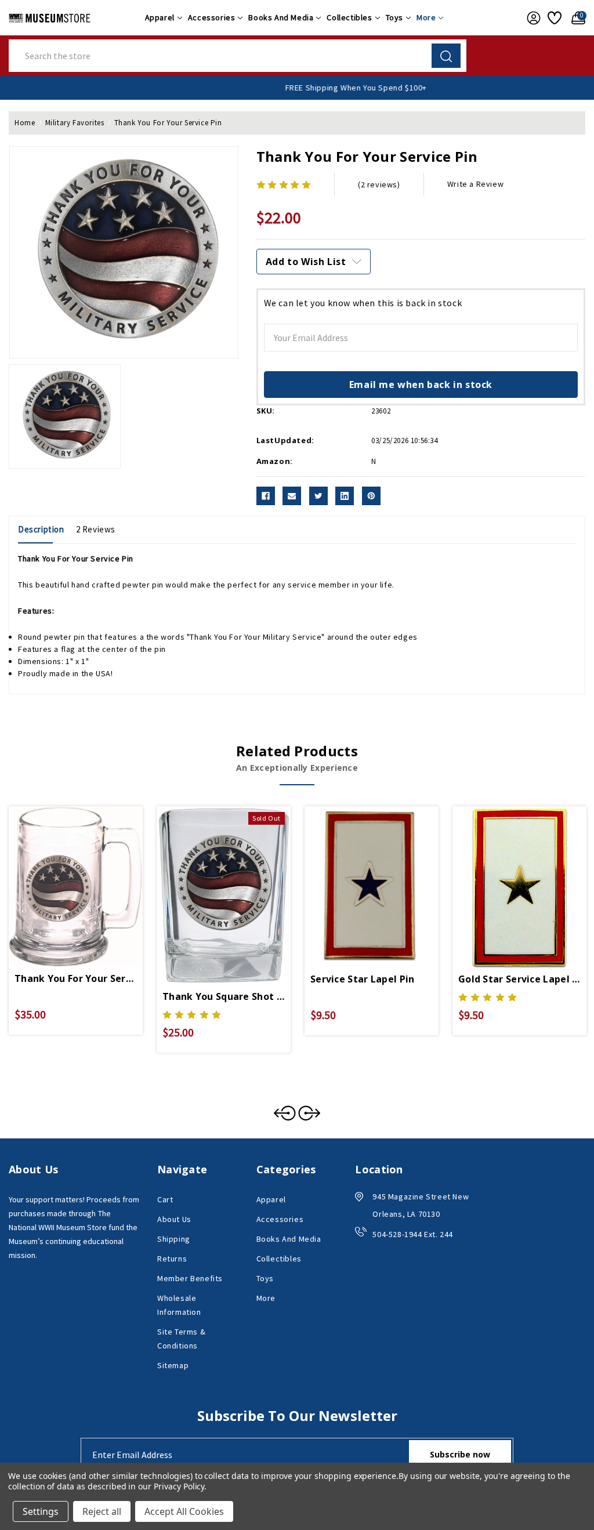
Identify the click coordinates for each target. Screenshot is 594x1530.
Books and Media (280, 17)
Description (41, 529)
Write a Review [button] (475, 184)
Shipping (173, 1239)
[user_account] (531, 18)
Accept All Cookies (184, 1511)
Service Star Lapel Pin (362, 979)
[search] (446, 55)
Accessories (212, 17)
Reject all (101, 1511)
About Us (174, 1219)
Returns (172, 1258)
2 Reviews (95, 529)
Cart (165, 1199)
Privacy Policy (179, 1486)
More (426, 17)
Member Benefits (190, 1278)
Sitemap (173, 1365)
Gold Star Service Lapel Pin (519, 979)
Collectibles (349, 17)
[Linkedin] (344, 496)
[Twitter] (318, 496)
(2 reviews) (379, 184)
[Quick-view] (62, 873)
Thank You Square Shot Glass (223, 996)
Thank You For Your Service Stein (76, 978)
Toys (394, 17)
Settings (41, 1511)
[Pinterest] (371, 496)
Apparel (160, 17)
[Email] (291, 496)
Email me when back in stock (420, 384)
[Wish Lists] (553, 18)
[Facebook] (265, 496)
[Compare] (89, 873)
